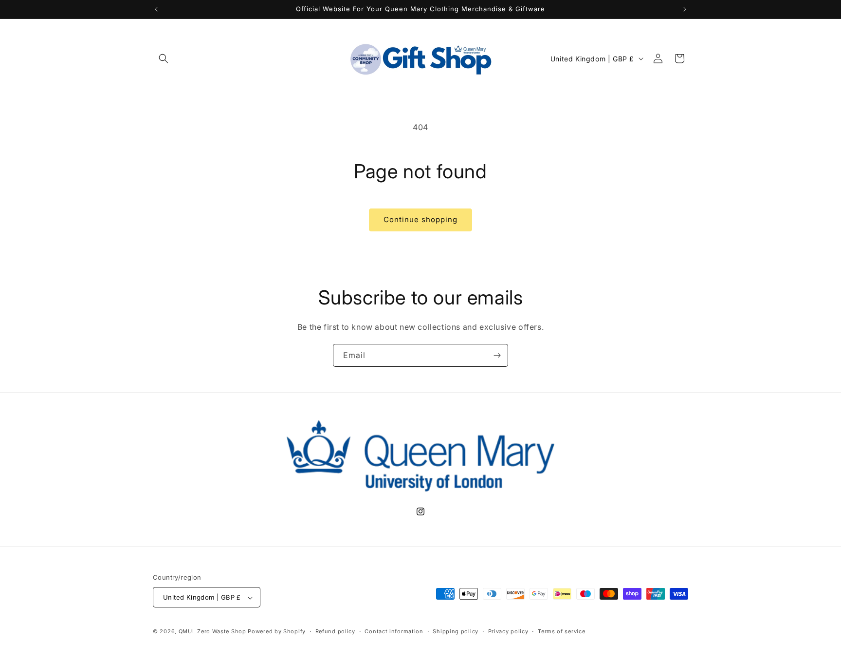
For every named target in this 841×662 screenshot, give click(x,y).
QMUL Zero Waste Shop (212, 631)
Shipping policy (455, 631)
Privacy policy (508, 631)
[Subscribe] (497, 355)
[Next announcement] (684, 9)
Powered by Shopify (277, 631)
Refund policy (335, 631)
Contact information (394, 631)
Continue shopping (420, 219)
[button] (163, 58)
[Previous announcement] (156, 9)
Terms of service (561, 631)
